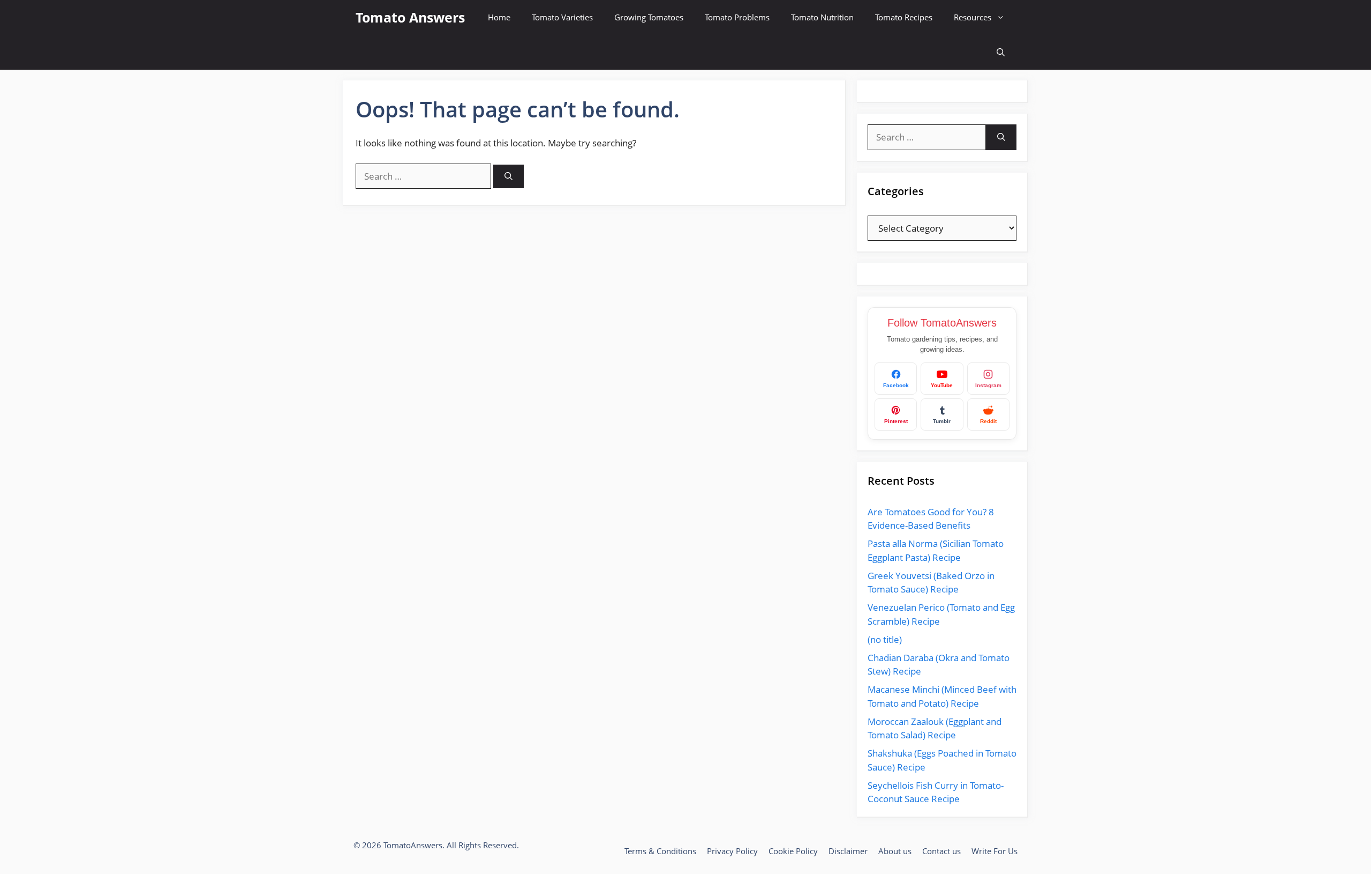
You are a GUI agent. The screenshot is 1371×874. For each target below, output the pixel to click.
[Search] (508, 177)
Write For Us (994, 851)
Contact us (941, 851)
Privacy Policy (732, 851)
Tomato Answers (410, 17)
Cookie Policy (793, 851)
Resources (972, 17)
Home (499, 17)
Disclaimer (848, 851)
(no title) (885, 639)
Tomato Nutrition (822, 17)
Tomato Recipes (903, 17)
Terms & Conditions (660, 851)
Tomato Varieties (562, 17)
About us (895, 851)
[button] (1000, 52)
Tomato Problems (737, 17)
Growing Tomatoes (648, 17)
